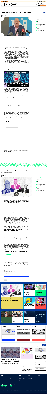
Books (13, 7)
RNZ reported (26, 258)
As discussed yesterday (13, 232)
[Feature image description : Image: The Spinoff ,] (10, 352)
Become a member (35, 7)
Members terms (30, 378)
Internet (1, 379)
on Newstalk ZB (22, 262)
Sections (17, 7)
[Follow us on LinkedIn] (6, 386)
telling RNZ (16, 263)
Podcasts (25, 7)
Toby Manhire (4, 15)
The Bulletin (25, 175)
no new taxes (19, 213)
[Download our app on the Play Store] (11, 386)
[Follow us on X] (2, 386)
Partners (2, 380)
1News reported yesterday (20, 246)
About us (20, 378)
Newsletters (29, 7)
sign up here (18, 205)
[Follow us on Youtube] (4, 386)
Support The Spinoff (4, 1)
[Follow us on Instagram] (5, 386)
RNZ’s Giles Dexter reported (14, 219)
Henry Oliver (4, 175)
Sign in (44, 1)
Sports (10, 379)
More (21, 7)
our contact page (30, 390)
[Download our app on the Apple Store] (10, 386)
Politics (2, 7)
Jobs (24, 378)
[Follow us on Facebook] (1, 386)
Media (10, 380)
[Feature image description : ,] (27, 350)
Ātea (10, 7)
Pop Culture (6, 7)
